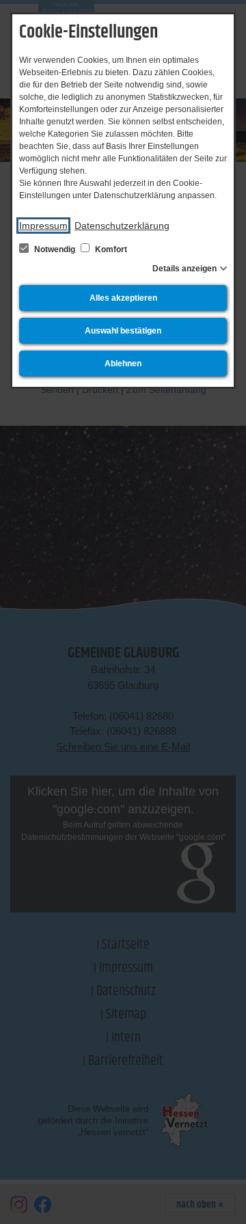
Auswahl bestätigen (123, 331)
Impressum (43, 225)
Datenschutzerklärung (121, 225)
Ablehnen (123, 363)
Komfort (110, 249)
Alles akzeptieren (123, 298)
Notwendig (54, 249)
